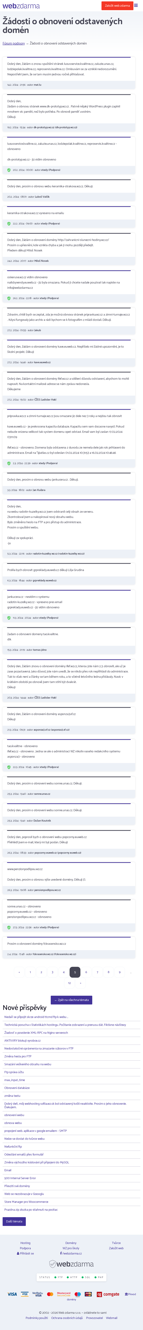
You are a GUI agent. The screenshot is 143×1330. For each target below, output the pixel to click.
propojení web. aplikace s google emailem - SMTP (35, 1131)
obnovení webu (14, 1115)
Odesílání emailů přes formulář (24, 1154)
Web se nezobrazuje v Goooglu (24, 1194)
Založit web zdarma (117, 5)
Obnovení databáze (17, 1088)
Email (7, 1170)
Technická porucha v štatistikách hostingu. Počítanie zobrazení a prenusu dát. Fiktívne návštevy (65, 1025)
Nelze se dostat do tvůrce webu (24, 1138)
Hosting (25, 1243)
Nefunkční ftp (13, 1146)
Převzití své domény (17, 1186)
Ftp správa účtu (14, 1072)
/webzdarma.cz (72, 1253)
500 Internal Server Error (20, 1178)
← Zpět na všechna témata (71, 1000)
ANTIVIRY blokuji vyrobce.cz (22, 1040)
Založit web (116, 1248)
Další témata (14, 1221)
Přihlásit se (26, 1253)
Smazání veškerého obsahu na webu (27, 1064)
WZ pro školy (71, 1248)
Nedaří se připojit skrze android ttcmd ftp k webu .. (36, 1017)
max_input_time (14, 1080)
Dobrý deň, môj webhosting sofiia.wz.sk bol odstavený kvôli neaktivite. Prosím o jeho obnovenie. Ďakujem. (65, 1105)
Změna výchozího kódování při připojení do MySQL (36, 1162)
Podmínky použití (37, 1318)
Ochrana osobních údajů (67, 1318)
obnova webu (13, 1123)
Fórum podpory (14, 43)
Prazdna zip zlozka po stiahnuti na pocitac (31, 1209)
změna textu (12, 1096)
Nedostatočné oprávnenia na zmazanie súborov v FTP (38, 1048)
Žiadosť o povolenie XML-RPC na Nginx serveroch (36, 1032)
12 (69, 983)
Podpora (25, 1248)
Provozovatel (94, 1318)
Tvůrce (116, 1243)
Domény (70, 1243)
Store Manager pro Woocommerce (26, 1202)
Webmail (111, 1318)
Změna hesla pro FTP (17, 1056)
